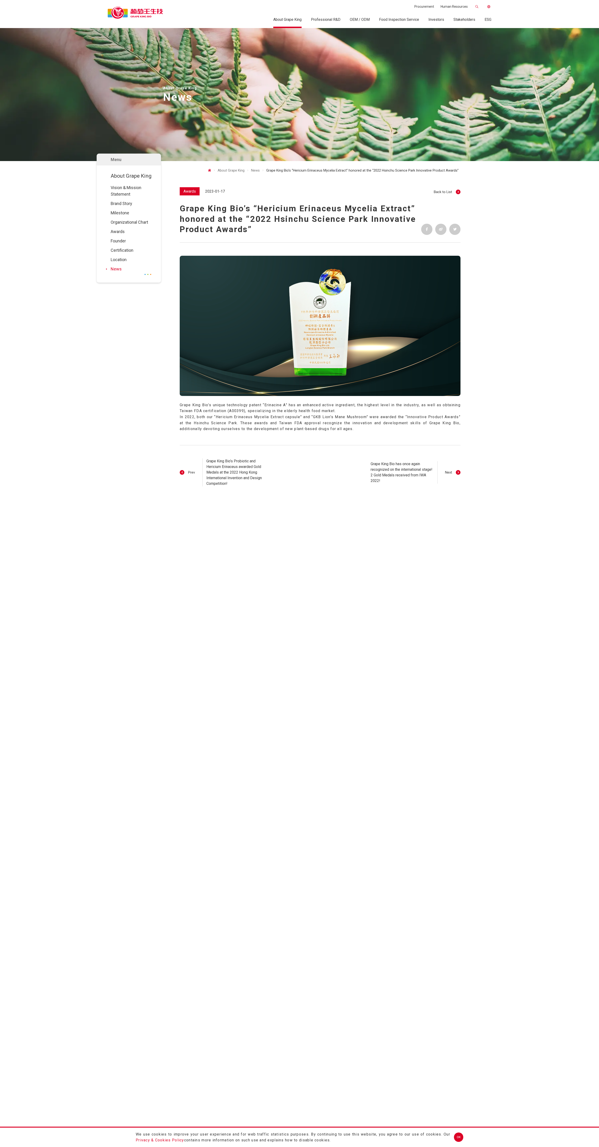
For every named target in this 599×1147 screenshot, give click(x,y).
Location (119, 259)
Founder (118, 240)
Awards (118, 231)
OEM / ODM (360, 19)
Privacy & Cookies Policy (160, 1140)
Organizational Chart (129, 222)
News (116, 268)
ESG (488, 19)
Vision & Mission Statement (126, 191)
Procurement (424, 6)
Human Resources (454, 6)
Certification (122, 250)
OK (459, 1137)
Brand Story (121, 203)
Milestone (120, 212)
